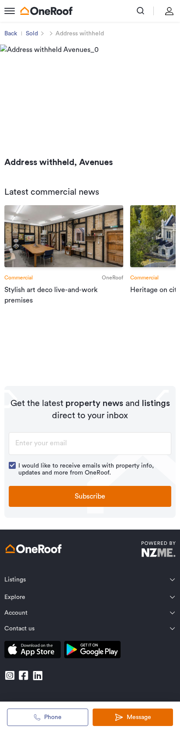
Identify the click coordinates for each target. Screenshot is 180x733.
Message (139, 717)
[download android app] (92, 651)
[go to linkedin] (37, 675)
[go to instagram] (9, 675)
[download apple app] (32, 651)
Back (10, 34)
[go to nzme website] (158, 550)
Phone (53, 717)
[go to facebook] (23, 675)
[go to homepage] (46, 10)
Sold (32, 34)
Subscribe (90, 496)
